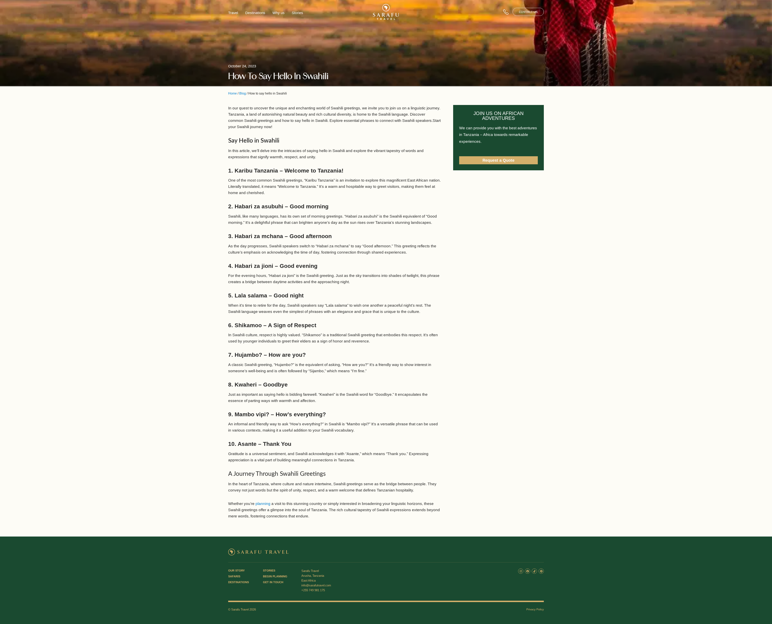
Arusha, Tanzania (312, 575)
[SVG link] (386, 12)
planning (263, 504)
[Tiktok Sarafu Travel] (534, 571)
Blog (242, 93)
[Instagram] (520, 571)
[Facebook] (527, 571)
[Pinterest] (541, 571)
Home (232, 93)
